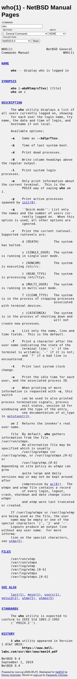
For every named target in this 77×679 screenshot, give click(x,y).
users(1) (51, 594)
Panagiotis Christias (57, 675)
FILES (6, 551)
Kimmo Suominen (11, 675)
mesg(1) (34, 594)
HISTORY (8, 634)
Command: (9, 22)
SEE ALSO (8, 587)
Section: (8, 30)
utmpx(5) (46, 598)
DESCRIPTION (11, 102)
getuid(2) (9, 598)
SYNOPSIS (8, 81)
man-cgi (37, 675)
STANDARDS (9, 608)
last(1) (17, 594)
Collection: (10, 37)
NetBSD (59, 672)
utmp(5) (15, 541)
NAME (5, 63)
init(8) (28, 202)
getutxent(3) (18, 416)
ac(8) (54, 484)
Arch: (54, 30)
